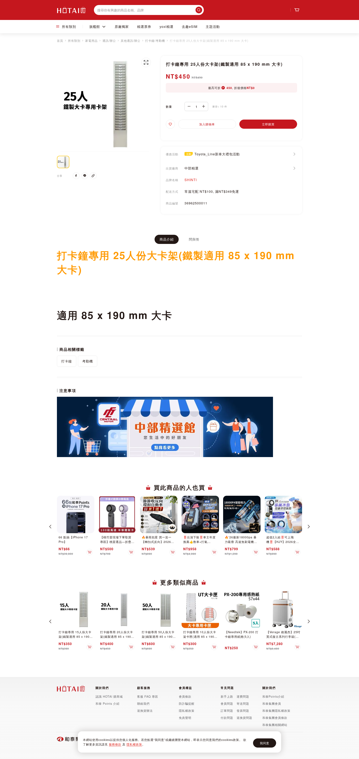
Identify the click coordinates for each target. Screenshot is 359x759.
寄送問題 (243, 703)
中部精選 (191, 168)
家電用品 (91, 40)
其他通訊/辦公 (130, 40)
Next (308, 526)
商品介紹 (167, 239)
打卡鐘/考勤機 (155, 40)
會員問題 (227, 703)
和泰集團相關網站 (274, 725)
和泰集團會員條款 (274, 718)
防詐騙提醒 (186, 703)
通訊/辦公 (109, 40)
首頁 (60, 40)
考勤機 (87, 361)
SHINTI (190, 179)
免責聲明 (185, 718)
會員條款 (185, 696)
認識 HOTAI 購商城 (109, 696)
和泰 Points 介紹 (107, 703)
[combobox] (149, 10)
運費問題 (243, 696)
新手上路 (227, 696)
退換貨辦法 (145, 710)
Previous (50, 526)
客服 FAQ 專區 (147, 696)
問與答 (194, 239)
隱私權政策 (134, 744)
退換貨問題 (244, 718)
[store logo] (71, 10)
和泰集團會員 (271, 703)
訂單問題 (227, 710)
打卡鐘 (66, 361)
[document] (179, 742)
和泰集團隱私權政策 (276, 710)
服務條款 (115, 744)
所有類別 (74, 40)
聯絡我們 (143, 703)
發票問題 (243, 710)
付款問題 (227, 718)
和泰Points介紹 (273, 696)
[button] (146, 62)
